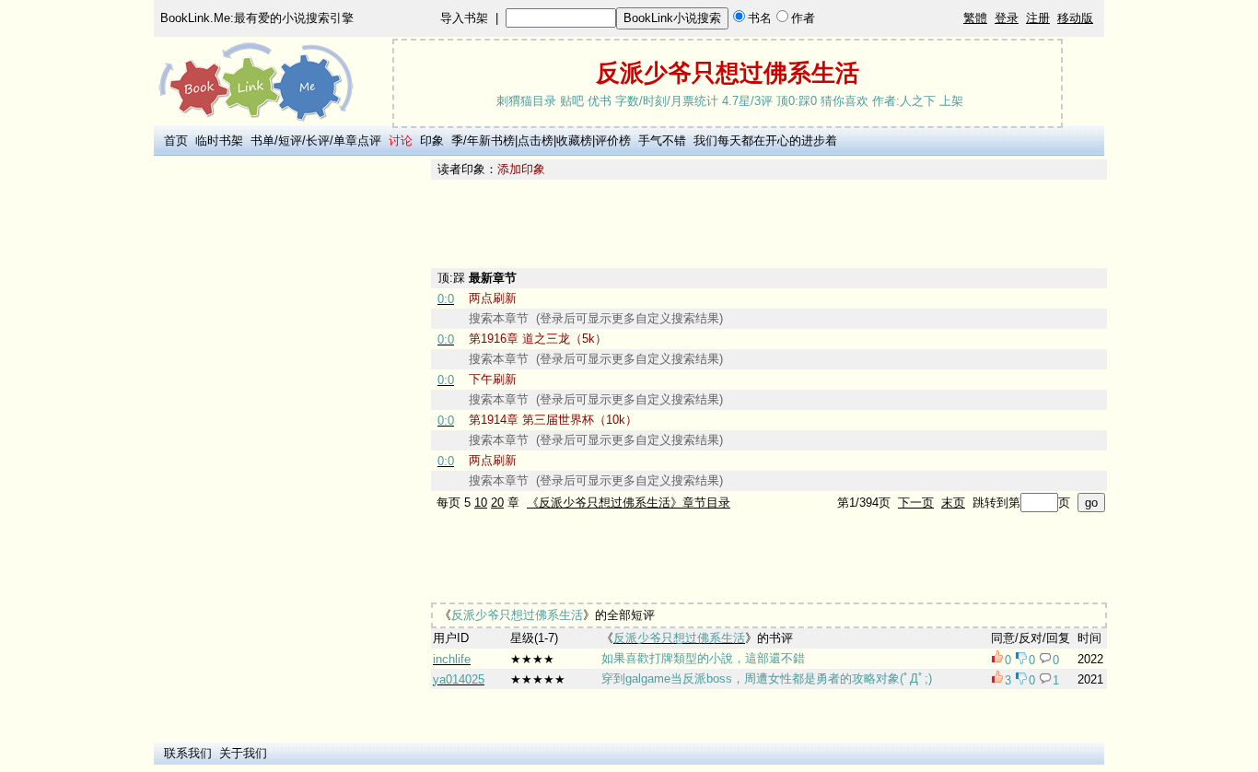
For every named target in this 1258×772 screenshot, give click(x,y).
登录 (1007, 18)
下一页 (916, 502)
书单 (262, 140)
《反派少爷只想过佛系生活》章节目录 (628, 502)
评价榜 (613, 140)
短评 (290, 140)
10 (480, 502)
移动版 (1075, 18)
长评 (318, 140)
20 (497, 502)
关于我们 (243, 753)
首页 (176, 140)
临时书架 (219, 140)
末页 (953, 502)
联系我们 (188, 753)
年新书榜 (491, 140)
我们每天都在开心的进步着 (765, 140)
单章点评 (357, 140)
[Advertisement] (289, 435)
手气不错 (662, 140)
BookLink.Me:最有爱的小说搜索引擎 (257, 18)
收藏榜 (574, 140)
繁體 (975, 18)
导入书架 (464, 18)
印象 (432, 140)
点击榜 (535, 140)
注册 (1038, 18)
